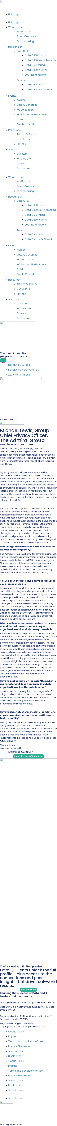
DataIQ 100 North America (40, 60)
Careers (21, 163)
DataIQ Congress (27, 104)
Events (12, 95)
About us (13, 149)
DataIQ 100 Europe (35, 55)
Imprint (12, 1036)
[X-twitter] (4, 999)
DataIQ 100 (23, 51)
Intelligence (24, 31)
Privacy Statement (19, 1046)
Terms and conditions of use (25, 1041)
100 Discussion (25, 109)
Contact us (23, 168)
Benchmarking (25, 41)
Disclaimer (14, 1056)
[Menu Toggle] (3, 360)
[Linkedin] (1, 999)
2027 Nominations (35, 74)
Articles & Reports (27, 134)
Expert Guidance (26, 36)
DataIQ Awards (34, 84)
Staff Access (16, 1090)
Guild (20, 119)
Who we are (24, 158)
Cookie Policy (16, 1031)
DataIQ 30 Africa (35, 65)
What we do (15, 27)
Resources (14, 130)
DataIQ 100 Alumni (36, 70)
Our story (22, 153)
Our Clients (23, 139)
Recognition (15, 46)
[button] (28, 18)
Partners (22, 144)
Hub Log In (14, 14)
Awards (21, 80)
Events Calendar (26, 124)
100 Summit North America (32, 114)
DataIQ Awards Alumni (38, 89)
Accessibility (15, 1051)
